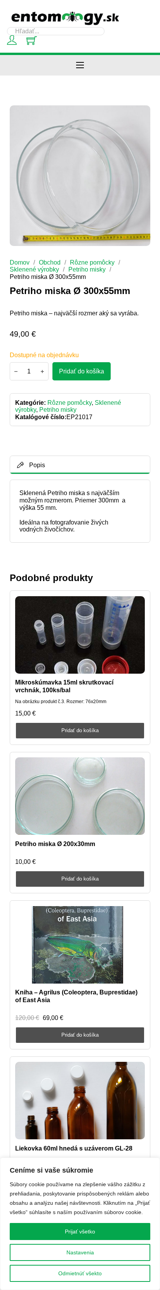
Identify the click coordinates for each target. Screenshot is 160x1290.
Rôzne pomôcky (92, 262)
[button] (139, 115)
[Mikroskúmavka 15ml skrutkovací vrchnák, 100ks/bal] (80, 635)
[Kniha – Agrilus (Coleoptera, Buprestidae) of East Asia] (80, 945)
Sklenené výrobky (34, 269)
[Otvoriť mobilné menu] (80, 65)
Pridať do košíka (80, 730)
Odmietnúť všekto (80, 1273)
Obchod (50, 262)
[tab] (80, 465)
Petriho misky (87, 269)
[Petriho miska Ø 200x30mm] (80, 796)
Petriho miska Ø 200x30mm (55, 843)
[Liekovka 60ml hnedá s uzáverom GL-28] (80, 1100)
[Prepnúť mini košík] (31, 40)
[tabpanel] (80, 511)
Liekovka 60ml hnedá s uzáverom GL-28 (73, 1148)
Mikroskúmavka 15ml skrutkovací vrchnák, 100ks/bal (64, 686)
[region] (80, 1224)
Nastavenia (80, 1252)
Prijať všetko (80, 1231)
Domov (20, 262)
